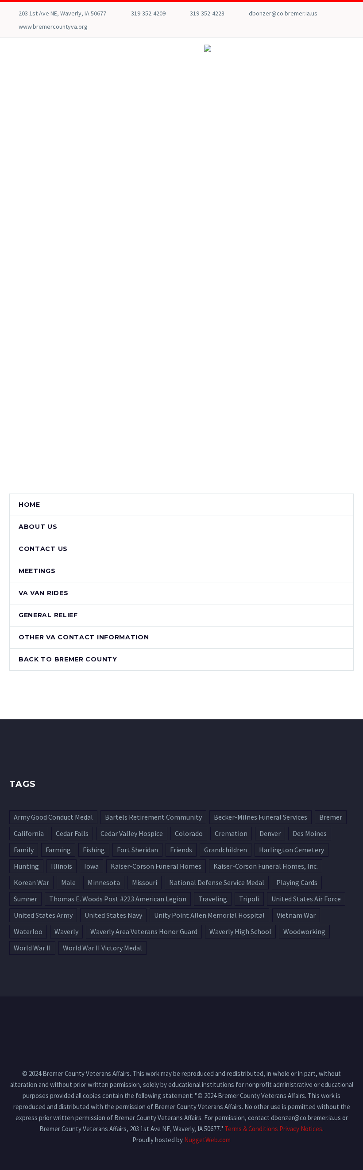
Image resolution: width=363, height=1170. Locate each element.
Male (68, 882)
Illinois (61, 866)
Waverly (66, 931)
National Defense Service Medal (216, 882)
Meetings (37, 571)
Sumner (25, 898)
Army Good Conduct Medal (53, 817)
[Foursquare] (13, 26)
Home (29, 505)
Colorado (189, 833)
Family (24, 849)
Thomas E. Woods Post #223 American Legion (117, 898)
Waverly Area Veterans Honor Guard (143, 931)
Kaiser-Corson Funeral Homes (156, 866)
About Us (38, 527)
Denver (270, 833)
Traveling (212, 898)
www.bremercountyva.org (53, 26)
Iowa (91, 866)
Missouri (144, 882)
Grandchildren (225, 849)
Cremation (231, 833)
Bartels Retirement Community (153, 817)
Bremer (330, 817)
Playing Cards (296, 882)
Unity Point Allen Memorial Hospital (209, 915)
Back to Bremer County (68, 659)
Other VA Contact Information (84, 637)
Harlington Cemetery (291, 849)
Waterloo (28, 931)
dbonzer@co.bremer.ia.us (283, 13)
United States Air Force (306, 898)
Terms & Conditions (251, 1128)
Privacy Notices (300, 1128)
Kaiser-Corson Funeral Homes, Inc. (265, 866)
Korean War (31, 882)
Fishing (94, 849)
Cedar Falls (72, 833)
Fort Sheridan (137, 849)
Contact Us (43, 549)
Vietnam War (296, 915)
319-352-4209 (148, 13)
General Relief (48, 615)
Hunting (26, 866)
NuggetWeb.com (207, 1140)
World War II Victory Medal (102, 947)
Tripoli (249, 898)
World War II (32, 947)
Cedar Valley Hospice (131, 833)
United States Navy (113, 915)
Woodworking (304, 931)
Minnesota (104, 882)
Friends (181, 849)
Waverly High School (240, 931)
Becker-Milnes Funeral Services (260, 817)
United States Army (43, 915)
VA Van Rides (43, 593)
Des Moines (310, 833)
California (29, 833)
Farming (58, 849)
